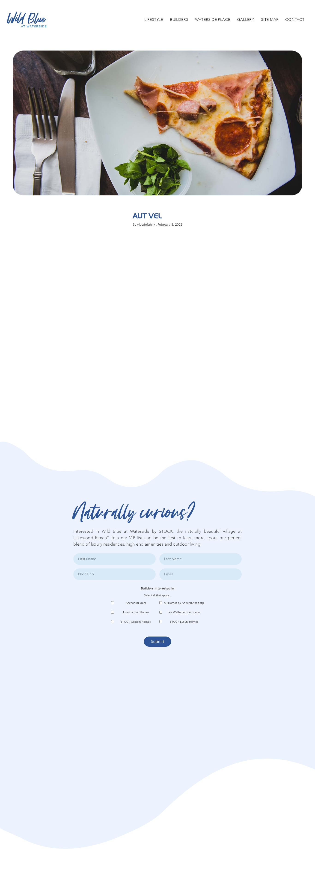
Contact (295, 19)
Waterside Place (212, 19)
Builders (179, 19)
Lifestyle (153, 19)
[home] (27, 19)
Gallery (245, 19)
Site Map (269, 19)
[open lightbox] (158, 123)
